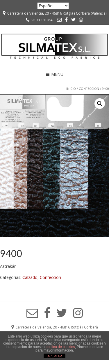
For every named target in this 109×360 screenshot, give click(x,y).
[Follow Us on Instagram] (81, 19)
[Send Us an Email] (59, 19)
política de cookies (60, 347)
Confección (89, 88)
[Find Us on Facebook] (66, 19)
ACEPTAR (54, 356)
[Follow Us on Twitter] (73, 19)
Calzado (29, 277)
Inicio (71, 88)
